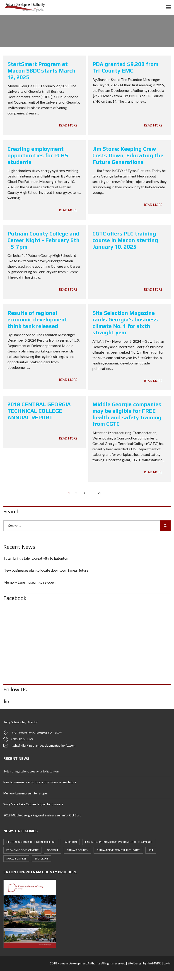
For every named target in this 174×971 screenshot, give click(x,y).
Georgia (52, 850)
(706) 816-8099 (22, 739)
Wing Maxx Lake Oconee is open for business (33, 804)
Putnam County (77, 850)
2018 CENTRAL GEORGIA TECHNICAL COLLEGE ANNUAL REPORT (39, 410)
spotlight (41, 858)
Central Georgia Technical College (30, 841)
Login (167, 963)
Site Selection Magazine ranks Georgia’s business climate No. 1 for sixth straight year (125, 322)
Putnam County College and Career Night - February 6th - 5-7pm (43, 240)
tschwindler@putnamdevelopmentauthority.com (43, 745)
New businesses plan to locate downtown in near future (45, 570)
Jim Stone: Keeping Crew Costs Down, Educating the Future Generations (127, 155)
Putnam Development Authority (118, 850)
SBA (150, 850)
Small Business (16, 858)
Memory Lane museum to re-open (29, 582)
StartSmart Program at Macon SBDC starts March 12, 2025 (41, 70)
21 (100, 492)
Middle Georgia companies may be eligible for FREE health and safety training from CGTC (127, 414)
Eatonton (70, 841)
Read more (68, 125)
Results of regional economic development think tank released (37, 319)
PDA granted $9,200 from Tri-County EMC (125, 67)
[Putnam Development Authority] (23, 7)
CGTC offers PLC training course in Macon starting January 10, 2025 (125, 240)
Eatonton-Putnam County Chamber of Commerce (118, 841)
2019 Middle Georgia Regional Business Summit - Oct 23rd (42, 815)
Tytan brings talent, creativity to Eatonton (35, 558)
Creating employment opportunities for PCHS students (37, 155)
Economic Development (22, 850)
